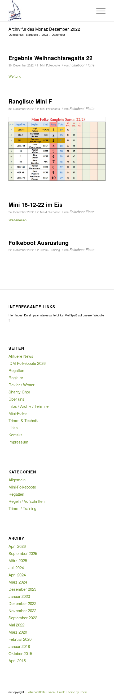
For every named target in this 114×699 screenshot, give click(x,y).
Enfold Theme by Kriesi (72, 692)
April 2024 (17, 574)
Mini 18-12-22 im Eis (35, 204)
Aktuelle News (20, 356)
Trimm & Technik (23, 420)
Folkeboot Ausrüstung (38, 243)
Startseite (32, 35)
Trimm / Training (50, 250)
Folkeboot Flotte (81, 65)
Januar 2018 (19, 646)
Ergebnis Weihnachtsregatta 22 (50, 58)
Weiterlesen (17, 219)
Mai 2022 (16, 625)
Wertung (14, 76)
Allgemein (16, 479)
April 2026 (17, 546)
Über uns (16, 399)
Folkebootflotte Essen (41, 692)
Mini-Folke (17, 413)
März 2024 (17, 582)
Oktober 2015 (20, 653)
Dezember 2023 (22, 589)
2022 (45, 35)
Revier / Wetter (21, 384)
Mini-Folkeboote (50, 65)
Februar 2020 (20, 639)
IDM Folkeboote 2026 (27, 363)
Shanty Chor (19, 392)
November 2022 (22, 610)
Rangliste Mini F (30, 101)
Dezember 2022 (22, 603)
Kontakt (15, 434)
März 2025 (17, 560)
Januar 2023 (19, 596)
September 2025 (22, 553)
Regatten (16, 370)
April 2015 (17, 660)
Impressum (18, 442)
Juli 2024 (16, 567)
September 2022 (22, 617)
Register (15, 377)
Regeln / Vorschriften (26, 501)
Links (13, 427)
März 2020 (17, 632)
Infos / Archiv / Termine (28, 406)
